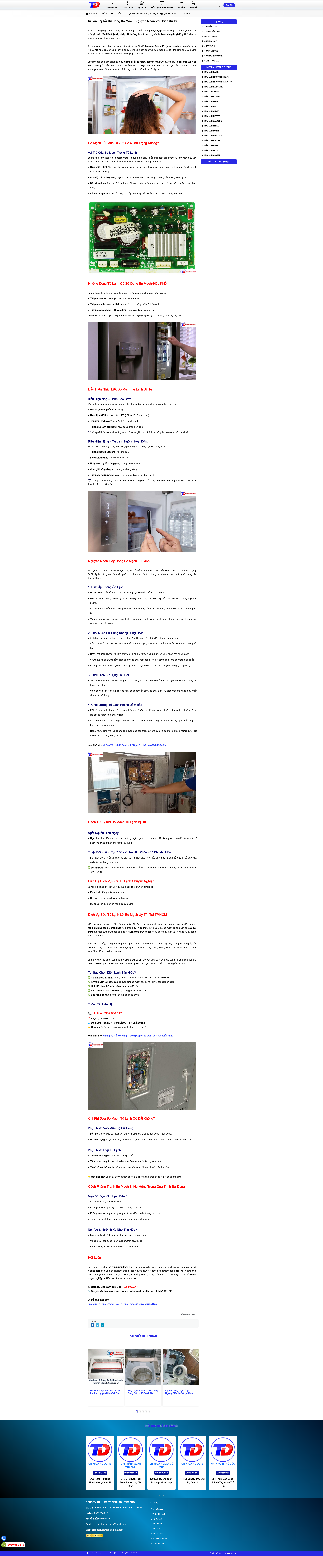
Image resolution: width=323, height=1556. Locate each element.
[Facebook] (92, 1325)
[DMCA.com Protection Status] (94, 1536)
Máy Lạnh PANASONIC (213, 87)
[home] (87, 13)
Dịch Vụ (142, 7)
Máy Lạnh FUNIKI (211, 131)
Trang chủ (112, 7)
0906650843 (130, 1472)
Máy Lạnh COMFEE (212, 155)
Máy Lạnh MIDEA (211, 126)
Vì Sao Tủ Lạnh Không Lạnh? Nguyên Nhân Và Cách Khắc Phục (135, 745)
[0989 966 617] (3, 1544)
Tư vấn (181, 7)
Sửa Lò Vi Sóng (211, 51)
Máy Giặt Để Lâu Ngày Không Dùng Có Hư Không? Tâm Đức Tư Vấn (143, 1393)
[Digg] (102, 1325)
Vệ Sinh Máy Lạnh (212, 31)
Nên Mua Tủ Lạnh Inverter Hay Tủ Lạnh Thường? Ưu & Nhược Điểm (122, 1304)
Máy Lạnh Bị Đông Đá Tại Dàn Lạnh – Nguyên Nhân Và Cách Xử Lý (105, 1393)
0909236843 (223, 1472)
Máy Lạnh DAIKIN (211, 72)
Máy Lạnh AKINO (211, 150)
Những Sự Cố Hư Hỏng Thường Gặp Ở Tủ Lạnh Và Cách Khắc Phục (138, 1035)
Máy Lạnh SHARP (211, 111)
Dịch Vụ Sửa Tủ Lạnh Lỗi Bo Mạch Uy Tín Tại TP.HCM (127, 915)
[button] (218, 5)
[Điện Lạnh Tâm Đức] (94, 7)
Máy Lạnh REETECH (212, 116)
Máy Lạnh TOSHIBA (212, 92)
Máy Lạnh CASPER (212, 97)
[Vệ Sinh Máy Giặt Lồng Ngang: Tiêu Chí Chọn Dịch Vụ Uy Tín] (181, 1367)
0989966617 (100, 1472)
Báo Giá (229, 5)
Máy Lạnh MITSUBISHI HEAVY (216, 77)
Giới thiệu (128, 7)
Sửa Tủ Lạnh (209, 46)
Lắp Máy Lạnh (210, 36)
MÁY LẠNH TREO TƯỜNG (162, 7)
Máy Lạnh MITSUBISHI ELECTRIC (218, 82)
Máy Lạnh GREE (211, 146)
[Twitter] (97, 1325)
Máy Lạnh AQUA (211, 101)
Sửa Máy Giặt (210, 41)
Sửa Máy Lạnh (210, 26)
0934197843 (161, 1472)
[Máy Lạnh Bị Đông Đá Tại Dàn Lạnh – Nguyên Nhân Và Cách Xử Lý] (106, 1367)
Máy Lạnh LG (210, 106)
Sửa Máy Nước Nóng (213, 56)
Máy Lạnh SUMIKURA (213, 136)
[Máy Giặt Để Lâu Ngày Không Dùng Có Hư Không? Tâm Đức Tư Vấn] (143, 1367)
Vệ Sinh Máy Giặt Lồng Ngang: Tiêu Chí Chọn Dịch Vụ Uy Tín (179, 1393)
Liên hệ (193, 7)
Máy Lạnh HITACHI (212, 141)
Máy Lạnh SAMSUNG (213, 121)
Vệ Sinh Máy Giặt (212, 61)
